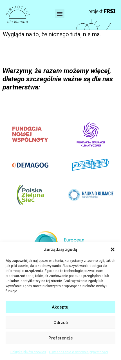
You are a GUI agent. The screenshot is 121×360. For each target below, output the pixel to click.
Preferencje (60, 338)
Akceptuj (61, 307)
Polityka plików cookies (28, 352)
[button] (112, 249)
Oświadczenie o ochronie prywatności (78, 352)
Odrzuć (60, 322)
